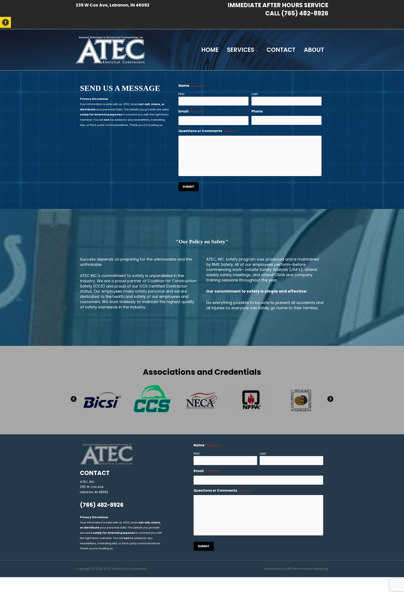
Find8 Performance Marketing (305, 568)
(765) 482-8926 (304, 13)
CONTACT (281, 50)
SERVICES (240, 50)
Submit (188, 187)
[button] (5, 22)
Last (254, 94)
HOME (210, 50)
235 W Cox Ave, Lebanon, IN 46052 (112, 5)
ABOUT (314, 50)
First (181, 94)
